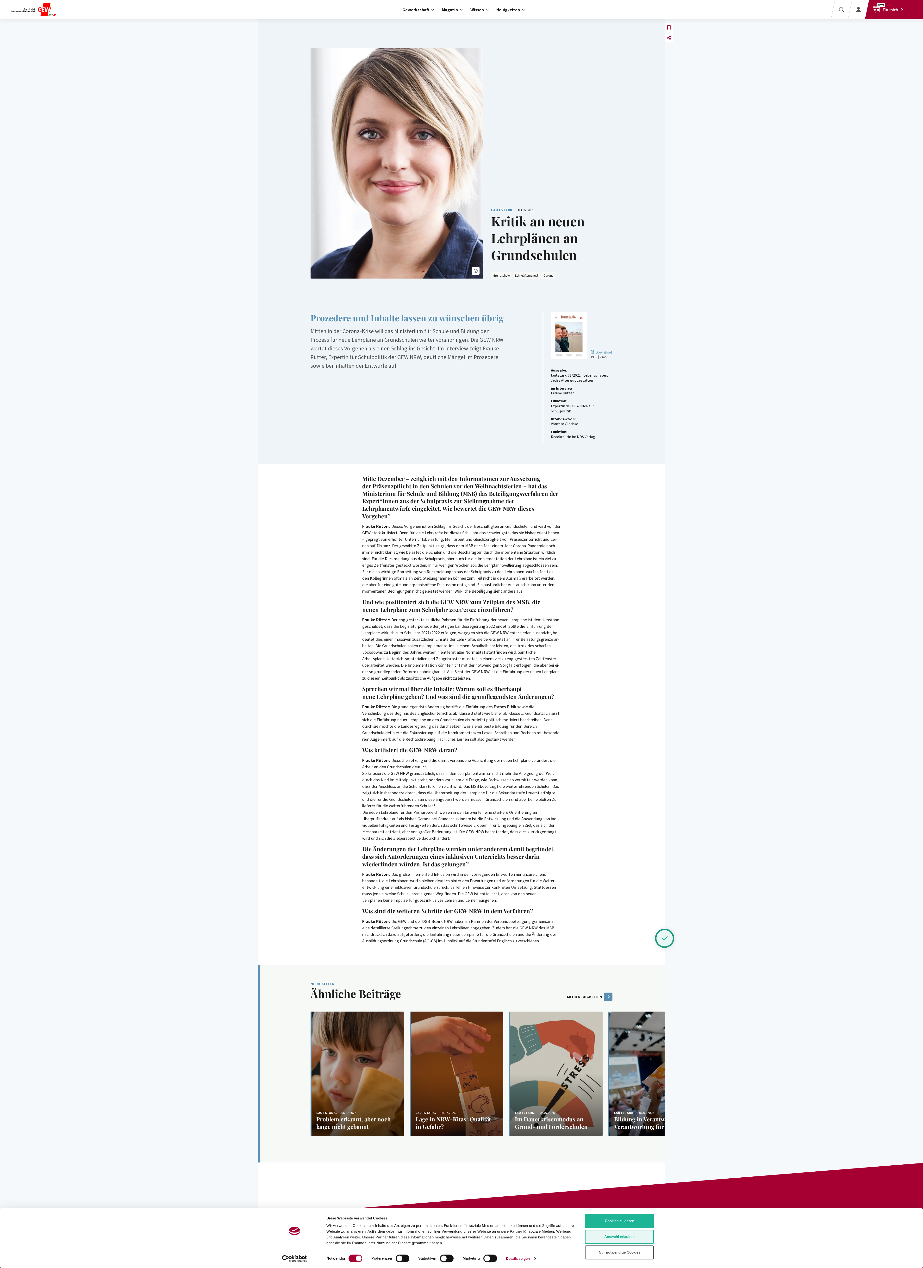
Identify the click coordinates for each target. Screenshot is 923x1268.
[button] (476, 271)
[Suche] (841, 9)
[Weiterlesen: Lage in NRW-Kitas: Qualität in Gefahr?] (456, 1074)
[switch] (402, 1258)
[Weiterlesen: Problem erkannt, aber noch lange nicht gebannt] (357, 1074)
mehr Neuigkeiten (584, 996)
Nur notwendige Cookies (619, 1252)
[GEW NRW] (54, 9)
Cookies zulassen (619, 1221)
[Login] (858, 9)
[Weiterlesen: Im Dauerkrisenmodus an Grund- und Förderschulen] (556, 1074)
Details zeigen (518, 1258)
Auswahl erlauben (619, 1237)
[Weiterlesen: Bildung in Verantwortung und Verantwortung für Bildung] (655, 1074)
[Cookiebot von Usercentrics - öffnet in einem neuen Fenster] (295, 1258)
